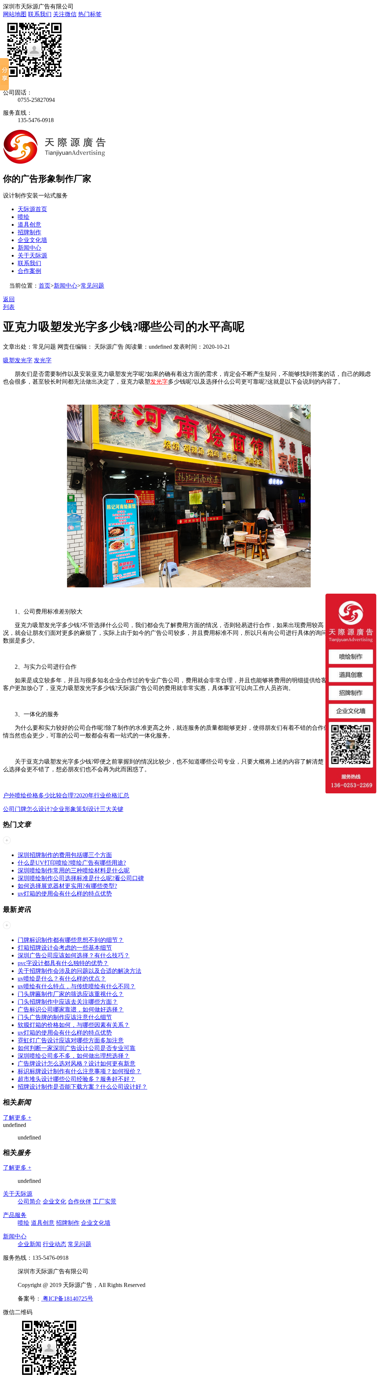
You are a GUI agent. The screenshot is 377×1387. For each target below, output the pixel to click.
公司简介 (29, 1201)
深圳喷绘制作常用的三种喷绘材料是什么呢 (74, 870)
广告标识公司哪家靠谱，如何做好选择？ (71, 1009)
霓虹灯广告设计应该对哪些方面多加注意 (71, 1040)
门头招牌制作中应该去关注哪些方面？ (68, 1002)
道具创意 (29, 224)
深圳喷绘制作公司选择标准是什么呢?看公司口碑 (81, 878)
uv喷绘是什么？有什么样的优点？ (62, 978)
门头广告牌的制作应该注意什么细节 (65, 1017)
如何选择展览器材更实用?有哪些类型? (67, 886)
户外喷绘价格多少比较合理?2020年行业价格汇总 (66, 795)
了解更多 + (17, 1117)
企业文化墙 (32, 240)
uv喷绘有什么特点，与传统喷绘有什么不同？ (76, 986)
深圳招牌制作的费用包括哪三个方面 (65, 855)
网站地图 (15, 14)
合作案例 (29, 271)
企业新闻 (29, 1244)
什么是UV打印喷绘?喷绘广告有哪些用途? (72, 863)
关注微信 (65, 14)
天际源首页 (32, 209)
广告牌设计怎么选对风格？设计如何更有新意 (76, 1063)
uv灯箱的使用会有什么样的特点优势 (65, 893)
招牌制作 (29, 232)
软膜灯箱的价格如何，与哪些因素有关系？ (74, 1025)
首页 (44, 285)
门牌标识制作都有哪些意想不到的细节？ (71, 940)
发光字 (43, 360)
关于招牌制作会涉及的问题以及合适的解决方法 (79, 971)
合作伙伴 (79, 1201)
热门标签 (90, 14)
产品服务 (15, 1215)
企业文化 (54, 1201)
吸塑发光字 (17, 360)
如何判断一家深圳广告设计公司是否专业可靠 (76, 1048)
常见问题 (92, 285)
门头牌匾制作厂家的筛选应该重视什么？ (71, 994)
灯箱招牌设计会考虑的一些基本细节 (65, 948)
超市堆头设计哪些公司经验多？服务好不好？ (76, 1079)
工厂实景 (104, 1201)
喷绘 (23, 217)
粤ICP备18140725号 (67, 1298)
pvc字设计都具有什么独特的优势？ (63, 963)
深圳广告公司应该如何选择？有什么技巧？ (74, 955)
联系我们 (40, 14)
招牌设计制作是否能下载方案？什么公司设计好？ (82, 1087)
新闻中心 (29, 248)
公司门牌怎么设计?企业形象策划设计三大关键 (63, 809)
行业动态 (54, 1244)
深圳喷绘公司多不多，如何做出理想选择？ (74, 1056)
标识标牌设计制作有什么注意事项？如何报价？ (79, 1071)
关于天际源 (32, 255)
